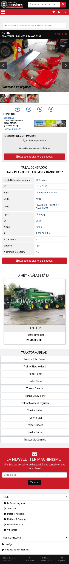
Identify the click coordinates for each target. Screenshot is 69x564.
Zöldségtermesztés (26, 25)
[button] (3, 12)
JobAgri (9, 544)
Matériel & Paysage (16, 519)
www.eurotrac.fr (13, 129)
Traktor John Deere (34, 359)
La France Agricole (16, 503)
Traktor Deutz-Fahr (34, 395)
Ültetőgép (40, 25)
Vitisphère (12, 530)
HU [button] (64, 11)
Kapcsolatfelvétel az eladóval (36, 156)
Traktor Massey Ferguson (35, 403)
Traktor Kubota (34, 425)
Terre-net (11, 508)
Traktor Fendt (34, 373)
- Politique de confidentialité (46, 559)
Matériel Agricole (15, 514)
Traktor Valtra (34, 410)
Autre (48, 25)
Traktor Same (34, 432)
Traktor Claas (34, 381)
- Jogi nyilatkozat (30, 559)
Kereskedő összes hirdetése (34, 148)
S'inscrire (34, 482)
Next (61, 298)
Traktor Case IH (34, 388)
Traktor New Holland (35, 366)
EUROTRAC (9, 118)
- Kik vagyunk (61, 559)
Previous (7, 298)
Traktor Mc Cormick (35, 439)
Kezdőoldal (11, 25)
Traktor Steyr (34, 417)
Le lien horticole (15, 524)
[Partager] (28, 109)
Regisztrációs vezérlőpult (17, 549)
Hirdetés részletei (36, 321)
